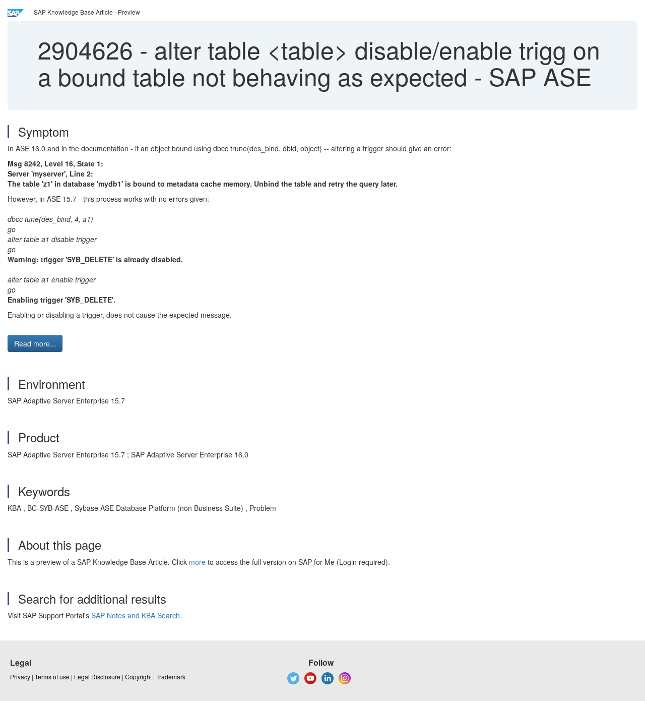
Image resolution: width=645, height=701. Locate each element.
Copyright (138, 676)
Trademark (170, 676)
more (197, 562)
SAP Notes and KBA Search (135, 615)
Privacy (20, 676)
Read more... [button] (35, 343)
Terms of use (52, 676)
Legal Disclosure (97, 676)
